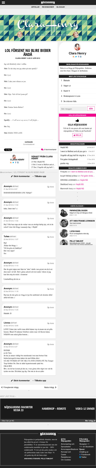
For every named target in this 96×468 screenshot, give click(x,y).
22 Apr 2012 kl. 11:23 (11, 310)
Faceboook (85, 454)
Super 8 (67, 90)
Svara (52, 187)
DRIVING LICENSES (68, 180)
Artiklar (35, 7)
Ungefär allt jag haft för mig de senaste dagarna (78, 155)
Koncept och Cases (66, 453)
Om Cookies (66, 459)
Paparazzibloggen (78, 210)
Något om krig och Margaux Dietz (81, 213)
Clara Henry (20, 58)
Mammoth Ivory (66, 188)
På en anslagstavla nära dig (79, 233)
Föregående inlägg (10, 387)
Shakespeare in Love (72, 96)
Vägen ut (67, 85)
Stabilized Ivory (66, 184)
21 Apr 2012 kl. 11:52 (11, 205)
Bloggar (60, 7)
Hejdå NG (64, 147)
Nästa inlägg (49, 387)
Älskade (67, 80)
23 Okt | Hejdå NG (38, 162)
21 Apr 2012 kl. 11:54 (11, 221)
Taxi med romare (75, 223)
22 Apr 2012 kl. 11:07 (11, 239)
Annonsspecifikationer (69, 449)
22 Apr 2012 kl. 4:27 (10, 347)
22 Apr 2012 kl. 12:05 (11, 325)
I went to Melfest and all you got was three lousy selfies (78, 151)
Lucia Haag (75, 231)
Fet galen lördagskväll (69, 159)
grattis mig (64, 163)
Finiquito (63, 171)
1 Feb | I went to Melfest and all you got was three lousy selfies (43, 164)
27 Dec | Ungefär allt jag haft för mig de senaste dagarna (43, 167)
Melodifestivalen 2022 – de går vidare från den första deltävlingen (81, 243)
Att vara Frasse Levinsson (82, 221)
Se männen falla (70, 101)
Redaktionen (66, 457)
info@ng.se (83, 452)
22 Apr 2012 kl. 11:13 (11, 265)
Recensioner (48, 7)
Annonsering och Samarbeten (67, 445)
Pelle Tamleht (76, 241)
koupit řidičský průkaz (68, 175)
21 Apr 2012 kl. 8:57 (10, 189)
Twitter (84, 457)
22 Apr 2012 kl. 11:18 (11, 291)
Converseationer (28, 144)
